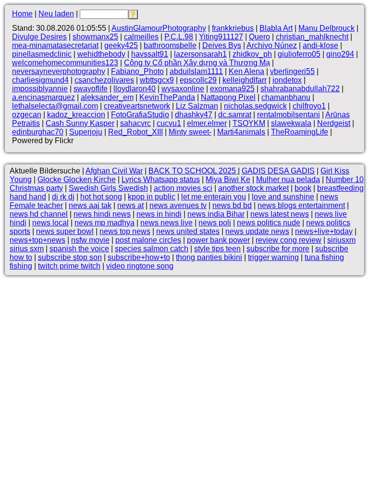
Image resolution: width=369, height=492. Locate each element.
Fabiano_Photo (137, 71)
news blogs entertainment (301, 205)
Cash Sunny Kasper (80, 123)
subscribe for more (277, 249)
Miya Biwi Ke (228, 179)
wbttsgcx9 (157, 80)
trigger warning (273, 257)
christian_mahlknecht (312, 37)
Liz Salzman (197, 106)
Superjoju (85, 132)
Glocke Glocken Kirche (76, 179)
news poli (214, 223)
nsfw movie (90, 240)
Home (22, 14)
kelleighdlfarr (244, 80)
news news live (166, 223)
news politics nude (268, 223)
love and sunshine (283, 197)
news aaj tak (90, 205)
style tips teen (217, 249)
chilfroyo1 (309, 106)
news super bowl (65, 231)
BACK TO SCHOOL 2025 (193, 171)
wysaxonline (182, 89)
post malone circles (148, 240)
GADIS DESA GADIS (278, 171)
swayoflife (91, 89)
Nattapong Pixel (228, 97)
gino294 (340, 54)
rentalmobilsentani (288, 115)
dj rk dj (63, 197)
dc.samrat (234, 115)
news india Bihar (216, 214)
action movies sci (183, 188)
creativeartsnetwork (137, 106)
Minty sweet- (190, 132)
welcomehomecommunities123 (65, 63)
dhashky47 (193, 115)
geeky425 (121, 45)
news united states (188, 231)
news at (130, 205)
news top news (124, 231)
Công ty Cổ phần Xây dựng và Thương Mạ (197, 63)
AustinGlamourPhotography (158, 28)
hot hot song (101, 197)
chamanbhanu (285, 97)
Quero (259, 37)
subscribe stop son (70, 257)
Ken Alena (246, 71)
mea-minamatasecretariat (55, 45)
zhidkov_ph (252, 54)
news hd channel (39, 214)
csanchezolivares (104, 80)
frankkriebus (233, 28)
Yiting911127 (221, 37)
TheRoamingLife (299, 132)
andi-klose (320, 45)
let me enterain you (213, 197)
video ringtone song (139, 266)
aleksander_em (107, 97)
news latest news (279, 214)
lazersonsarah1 (200, 54)
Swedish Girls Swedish (108, 188)
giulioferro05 (299, 54)
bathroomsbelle (170, 45)
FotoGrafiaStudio (140, 115)
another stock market (253, 188)
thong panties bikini (209, 257)
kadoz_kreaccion (76, 115)
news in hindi (159, 214)
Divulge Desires (39, 37)
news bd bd (232, 205)
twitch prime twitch (69, 266)
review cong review (288, 240)
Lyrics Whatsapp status (161, 179)
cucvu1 (169, 123)
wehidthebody (101, 54)
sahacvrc (135, 123)
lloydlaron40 (134, 89)
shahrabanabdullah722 (300, 89)
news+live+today (324, 231)
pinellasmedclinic (42, 54)
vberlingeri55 (292, 71)
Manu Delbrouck (326, 28)
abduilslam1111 (196, 71)
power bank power (218, 240)
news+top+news (37, 240)
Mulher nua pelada (288, 179)
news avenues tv (178, 205)
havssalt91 (149, 54)
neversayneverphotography (58, 71)
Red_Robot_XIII (135, 132)
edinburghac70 (37, 132)
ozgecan (26, 115)
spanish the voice (79, 249)
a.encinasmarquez (43, 97)
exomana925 (232, 89)
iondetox (287, 80)
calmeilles (141, 37)
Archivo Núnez (271, 45)
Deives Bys (221, 45)
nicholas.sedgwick (255, 106)
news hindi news (102, 214)
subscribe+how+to (139, 257)
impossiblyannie (40, 89)
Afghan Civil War (114, 171)
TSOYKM (249, 123)
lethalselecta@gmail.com (55, 106)
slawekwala (291, 123)
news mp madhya (104, 223)
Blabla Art (276, 28)
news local (50, 223)
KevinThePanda (167, 97)
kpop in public (151, 197)
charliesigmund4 (40, 80)
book (303, 188)
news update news (257, 231)
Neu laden (56, 14)
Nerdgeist (333, 123)
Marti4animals (241, 132)
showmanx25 (95, 37)
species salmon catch (151, 249)
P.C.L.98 (178, 37)
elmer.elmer (207, 123)
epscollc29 (198, 80)
